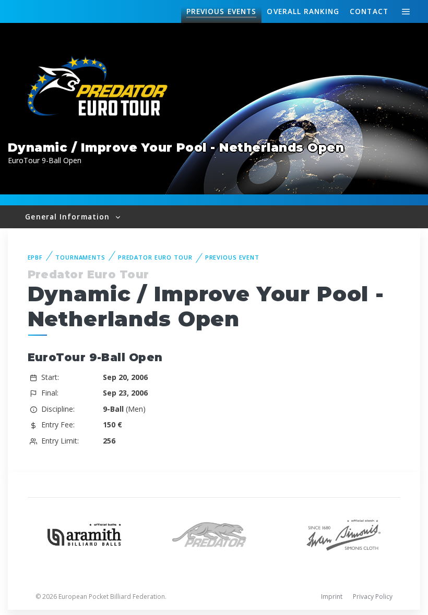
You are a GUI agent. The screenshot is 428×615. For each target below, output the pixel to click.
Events (221, 11)
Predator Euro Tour (155, 257)
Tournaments (80, 257)
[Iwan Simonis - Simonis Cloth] (343, 533)
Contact (369, 11)
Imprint (331, 596)
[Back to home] (99, 87)
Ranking (303, 11)
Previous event (232, 257)
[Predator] (214, 533)
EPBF (35, 257)
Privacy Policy (373, 596)
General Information (68, 217)
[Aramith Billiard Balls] (84, 533)
